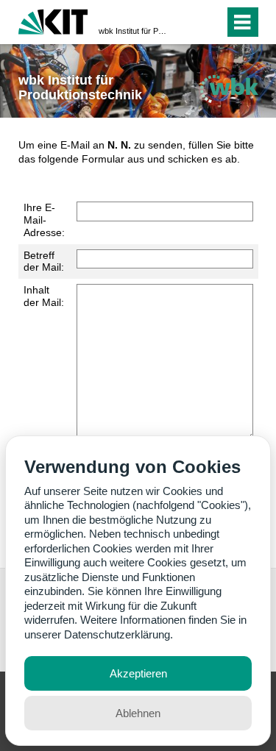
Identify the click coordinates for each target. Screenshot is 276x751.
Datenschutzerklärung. (118, 634)
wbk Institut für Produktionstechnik (134, 30)
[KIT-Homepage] (53, 20)
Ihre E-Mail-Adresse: (44, 220)
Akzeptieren (138, 673)
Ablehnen (138, 713)
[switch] (186, 22)
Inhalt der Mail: (44, 296)
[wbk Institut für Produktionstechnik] (229, 88)
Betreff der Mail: (44, 261)
